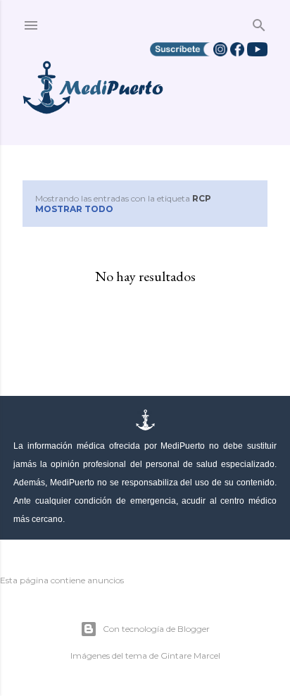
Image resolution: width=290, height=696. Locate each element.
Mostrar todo (74, 209)
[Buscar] (259, 22)
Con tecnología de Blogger (156, 628)
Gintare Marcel (190, 655)
